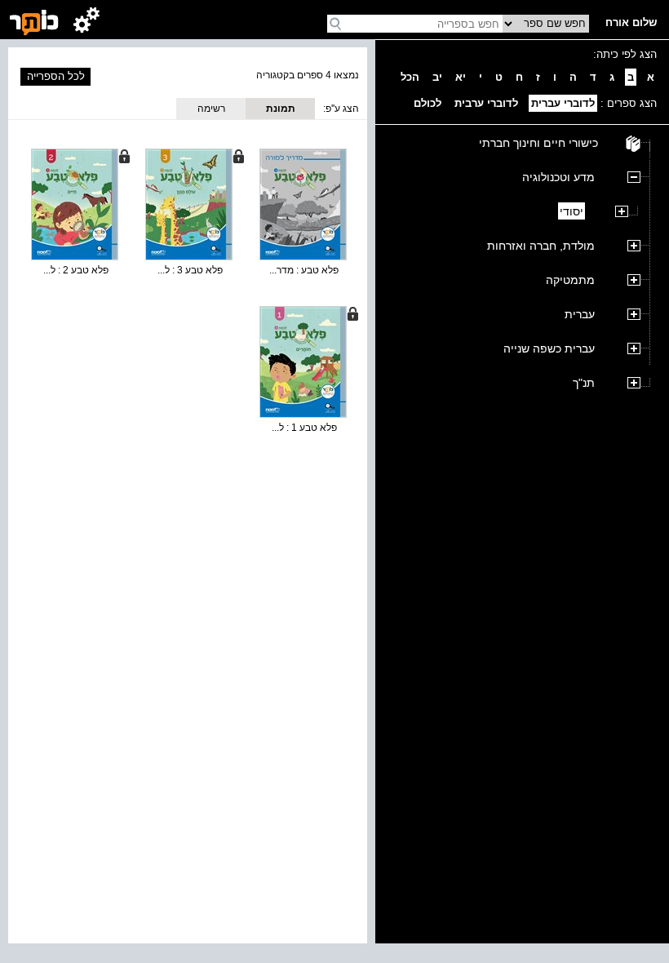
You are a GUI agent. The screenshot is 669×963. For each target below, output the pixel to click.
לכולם (427, 103)
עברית (580, 314)
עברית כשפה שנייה (549, 348)
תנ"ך (584, 382)
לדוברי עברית (563, 103)
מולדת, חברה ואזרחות (541, 245)
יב (437, 77)
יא (460, 77)
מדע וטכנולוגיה (558, 177)
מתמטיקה (570, 279)
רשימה (211, 108)
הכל (410, 77)
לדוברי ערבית (486, 103)
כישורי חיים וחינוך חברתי (538, 142)
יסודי (571, 211)
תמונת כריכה (280, 111)
